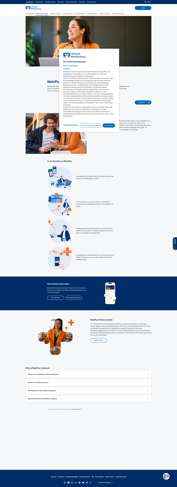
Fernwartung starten (120, 477)
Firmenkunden (39, 2)
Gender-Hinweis (109, 477)
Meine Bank (61, 2)
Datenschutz (61, 477)
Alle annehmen (109, 125)
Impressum (54, 477)
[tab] (30, 14)
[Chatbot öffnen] (166, 476)
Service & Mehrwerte (71, 2)
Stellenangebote (91, 2)
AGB (93, 477)
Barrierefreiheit (99, 477)
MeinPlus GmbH (76, 409)
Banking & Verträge (50, 2)
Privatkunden (29, 2)
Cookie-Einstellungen (70, 125)
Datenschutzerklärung (70, 66)
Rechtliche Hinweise (84, 477)
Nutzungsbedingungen (72, 477)
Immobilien (82, 2)
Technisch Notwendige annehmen (90, 125)
